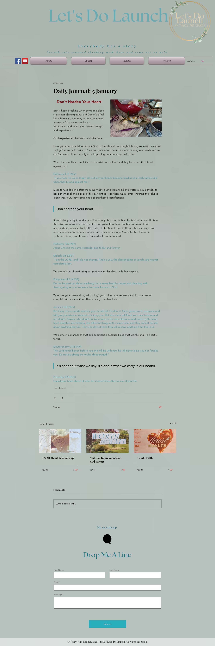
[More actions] (160, 83)
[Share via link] (54, 398)
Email (56, 582)
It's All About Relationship (58, 458)
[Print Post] (62, 398)
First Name (59, 570)
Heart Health (145, 458)
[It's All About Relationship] (60, 441)
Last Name (114, 570)
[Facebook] (18, 61)
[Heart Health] (155, 441)
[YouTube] (25, 61)
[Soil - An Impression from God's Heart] (107, 441)
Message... (59, 595)
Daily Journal (60, 388)
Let (60, 16)
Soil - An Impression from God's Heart (105, 459)
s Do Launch (121, 16)
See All (173, 423)
